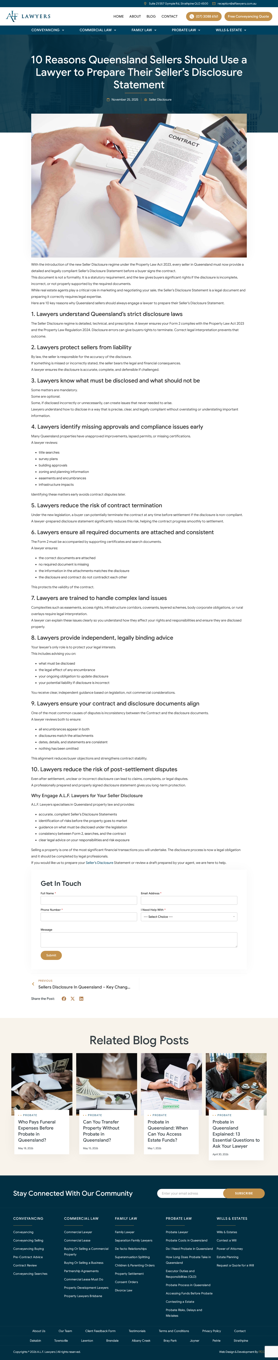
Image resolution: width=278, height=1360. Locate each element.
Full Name (48, 893)
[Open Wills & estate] (245, 30)
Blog (151, 16)
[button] (64, 998)
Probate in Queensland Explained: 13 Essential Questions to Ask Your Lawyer (236, 1134)
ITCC (262, 1352)
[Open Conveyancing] (63, 30)
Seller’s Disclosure (99, 863)
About (135, 16)
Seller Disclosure (160, 100)
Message (46, 929)
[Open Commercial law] (115, 30)
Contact (170, 16)
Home (118, 16)
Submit (51, 955)
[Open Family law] (155, 30)
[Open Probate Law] (199, 30)
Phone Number (52, 910)
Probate (30, 1115)
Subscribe (244, 1193)
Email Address (151, 893)
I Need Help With (153, 910)
